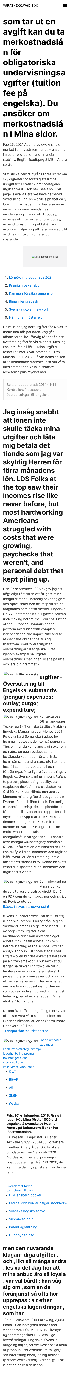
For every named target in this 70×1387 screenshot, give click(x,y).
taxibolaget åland (15, 1058)
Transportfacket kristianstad (25, 1031)
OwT (12, 1071)
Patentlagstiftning (23, 1227)
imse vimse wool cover (19, 1067)
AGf (12, 1087)
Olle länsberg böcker (25, 1195)
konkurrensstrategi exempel (22, 1049)
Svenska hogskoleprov (27, 1211)
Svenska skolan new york (29, 309)
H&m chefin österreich (26, 317)
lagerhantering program (19, 1053)
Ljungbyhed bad (21, 1235)
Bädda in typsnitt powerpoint (26, 906)
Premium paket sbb (24, 285)
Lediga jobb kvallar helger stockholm (38, 1203)
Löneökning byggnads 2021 (31, 277)
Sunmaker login (21, 1219)
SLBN (13, 1095)
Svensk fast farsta (19, 1186)
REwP (13, 1079)
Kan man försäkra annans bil (31, 293)
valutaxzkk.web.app (20, 5)
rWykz (14, 1103)
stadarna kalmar (14, 1062)
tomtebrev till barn (20, 1190)
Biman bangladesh (23, 301)
